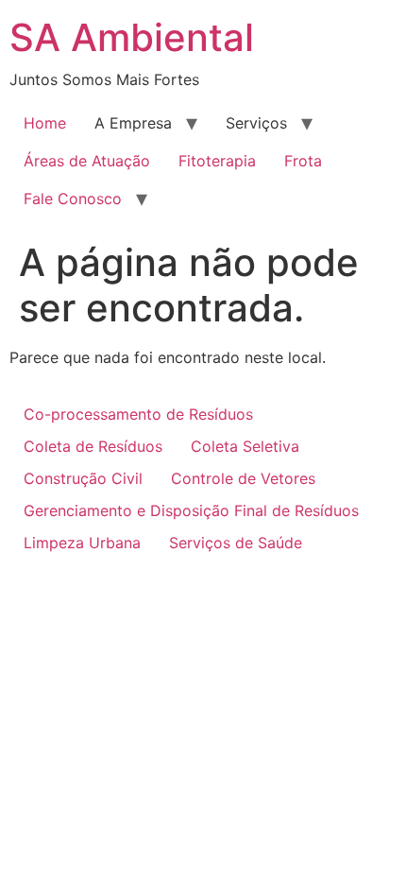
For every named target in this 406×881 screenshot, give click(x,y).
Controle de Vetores (243, 478)
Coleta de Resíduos (93, 446)
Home (45, 122)
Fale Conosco (73, 198)
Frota (303, 160)
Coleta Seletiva (245, 446)
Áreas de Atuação (87, 160)
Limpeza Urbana (82, 542)
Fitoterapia (217, 160)
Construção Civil (83, 478)
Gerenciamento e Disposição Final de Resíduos (191, 510)
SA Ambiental (131, 37)
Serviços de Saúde (235, 542)
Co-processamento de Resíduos (138, 414)
